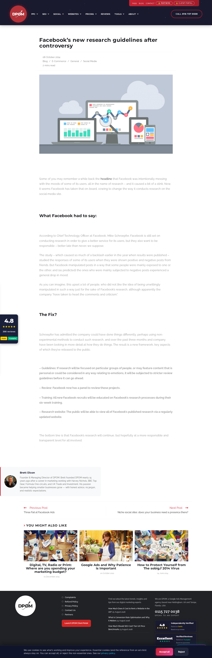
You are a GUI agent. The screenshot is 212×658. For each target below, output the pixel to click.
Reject (181, 651)
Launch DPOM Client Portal (76, 623)
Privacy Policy (71, 606)
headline (106, 178)
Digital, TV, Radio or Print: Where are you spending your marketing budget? (50, 568)
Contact (150, 3)
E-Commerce (59, 61)
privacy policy (108, 653)
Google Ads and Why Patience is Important (106, 566)
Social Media (90, 61)
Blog (141, 3)
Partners (69, 614)
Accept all (164, 651)
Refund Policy (71, 601)
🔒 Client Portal (184, 3)
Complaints (70, 597)
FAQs (134, 3)
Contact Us (70, 610)
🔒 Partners (164, 3)
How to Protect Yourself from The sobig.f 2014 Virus (161, 566)
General (74, 61)
